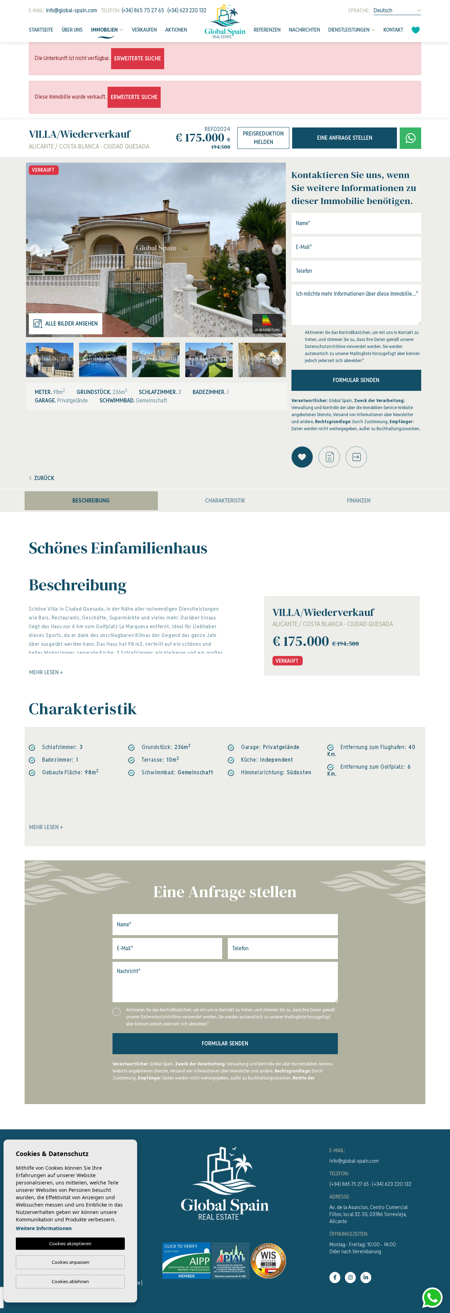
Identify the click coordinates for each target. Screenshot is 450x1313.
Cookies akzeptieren (70, 1243)
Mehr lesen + (46, 827)
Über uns (72, 29)
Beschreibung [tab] (91, 500)
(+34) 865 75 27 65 (143, 10)
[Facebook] (334, 1277)
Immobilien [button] (104, 29)
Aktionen (176, 29)
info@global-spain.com (71, 10)
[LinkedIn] (365, 1277)
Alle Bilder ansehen (71, 323)
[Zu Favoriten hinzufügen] (302, 457)
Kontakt (393, 29)
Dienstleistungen (348, 29)
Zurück (44, 478)
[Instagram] (350, 1277)
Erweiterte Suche (137, 58)
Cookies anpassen (70, 1262)
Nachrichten (304, 29)
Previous (33, 250)
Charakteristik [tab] (225, 500)
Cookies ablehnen (70, 1281)
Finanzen (359, 500)
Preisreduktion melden (263, 138)
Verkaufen (144, 29)
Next (279, 250)
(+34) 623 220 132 (186, 10)
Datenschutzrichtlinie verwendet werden (343, 346)
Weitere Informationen (44, 1228)
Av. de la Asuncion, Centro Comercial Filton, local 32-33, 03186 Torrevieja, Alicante (368, 1214)
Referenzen (267, 29)
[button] (356, 457)
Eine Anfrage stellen (344, 138)
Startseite (41, 29)
